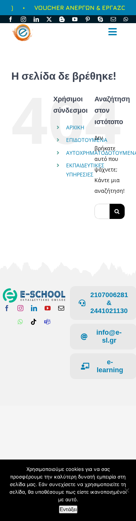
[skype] (100, 19)
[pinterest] (87, 19)
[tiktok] (34, 322)
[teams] (47, 322)
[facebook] (10, 19)
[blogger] (62, 19)
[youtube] (74, 19)
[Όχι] (126, 490)
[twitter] (49, 19)
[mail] (113, 19)
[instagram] (23, 19)
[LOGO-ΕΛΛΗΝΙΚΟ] (34, 290)
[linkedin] (36, 19)
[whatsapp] (126, 19)
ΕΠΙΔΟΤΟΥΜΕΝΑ (86, 139)
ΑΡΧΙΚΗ (75, 127)
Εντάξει (68, 509)
